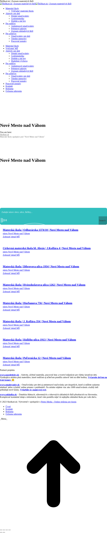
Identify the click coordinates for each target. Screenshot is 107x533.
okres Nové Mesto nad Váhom (16, 233)
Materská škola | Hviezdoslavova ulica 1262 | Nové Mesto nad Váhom (44, 284)
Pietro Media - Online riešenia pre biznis (58, 402)
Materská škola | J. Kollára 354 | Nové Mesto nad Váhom (37, 321)
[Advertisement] (53, 185)
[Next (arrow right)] (4, 532)
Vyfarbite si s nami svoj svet (33, 390)
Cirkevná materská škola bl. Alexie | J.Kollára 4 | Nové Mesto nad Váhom (47, 248)
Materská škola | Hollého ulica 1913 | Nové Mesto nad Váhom (39, 339)
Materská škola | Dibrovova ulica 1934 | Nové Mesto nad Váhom (41, 266)
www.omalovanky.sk (10, 385)
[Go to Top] (53, 526)
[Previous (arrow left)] (1, 532)
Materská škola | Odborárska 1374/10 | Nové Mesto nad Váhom (40, 229)
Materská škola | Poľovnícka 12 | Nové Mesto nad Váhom (37, 357)
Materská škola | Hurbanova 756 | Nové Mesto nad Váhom (37, 302)
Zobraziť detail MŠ (11, 236)
